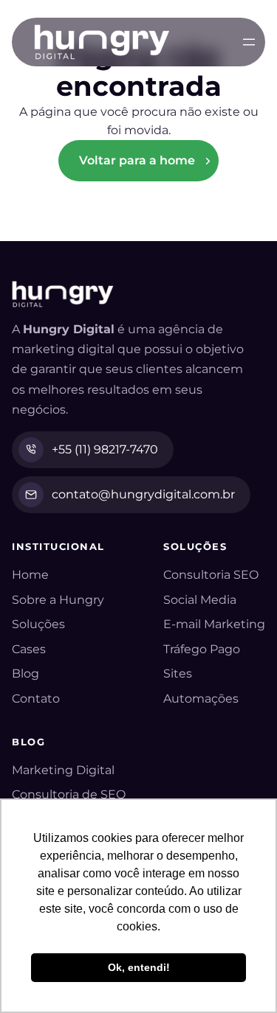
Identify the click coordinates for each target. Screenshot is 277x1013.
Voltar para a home (137, 160)
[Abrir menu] (249, 42)
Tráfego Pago (201, 649)
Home (30, 575)
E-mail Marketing (214, 624)
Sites (177, 673)
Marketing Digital (63, 770)
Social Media (199, 600)
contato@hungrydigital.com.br (143, 494)
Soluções (38, 624)
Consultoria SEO (211, 575)
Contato (36, 699)
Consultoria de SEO (69, 794)
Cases (29, 649)
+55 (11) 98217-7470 (105, 449)
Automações (201, 699)
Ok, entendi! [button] (139, 967)
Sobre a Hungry (58, 600)
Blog (25, 673)
